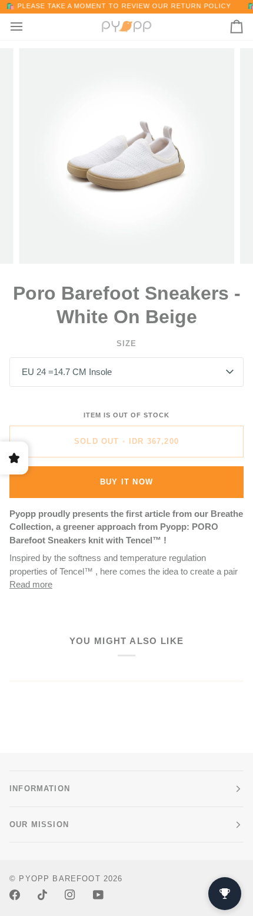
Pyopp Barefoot (59, 878)
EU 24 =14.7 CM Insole (67, 372)
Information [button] (39, 788)
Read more (30, 584)
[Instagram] (70, 895)
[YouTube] (98, 895)
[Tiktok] (42, 895)
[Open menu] (27, 27)
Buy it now (126, 481)
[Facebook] (14, 895)
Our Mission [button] (39, 824)
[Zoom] (41, 241)
